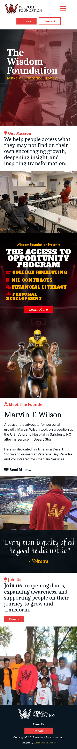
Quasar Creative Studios (45, 743)
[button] (63, 9)
